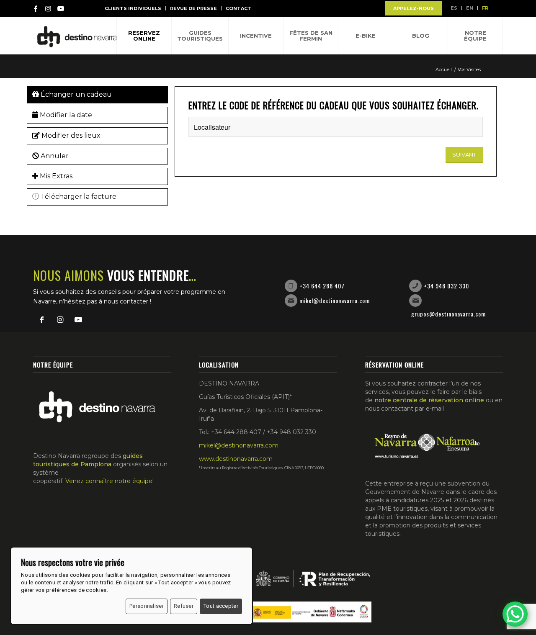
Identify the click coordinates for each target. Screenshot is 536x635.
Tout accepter (221, 606)
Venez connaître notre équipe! (109, 481)
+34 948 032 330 (446, 285)
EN (469, 8)
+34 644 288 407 (322, 285)
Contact (238, 8)
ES (454, 8)
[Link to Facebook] (35, 8)
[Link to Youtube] (60, 8)
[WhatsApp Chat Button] (515, 614)
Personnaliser (146, 606)
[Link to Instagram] (48, 8)
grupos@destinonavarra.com (448, 313)
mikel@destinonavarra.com (334, 300)
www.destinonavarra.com (236, 459)
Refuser (183, 606)
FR (485, 8)
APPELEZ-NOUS (413, 8)
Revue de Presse (193, 8)
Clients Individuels (133, 8)
